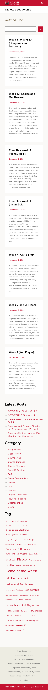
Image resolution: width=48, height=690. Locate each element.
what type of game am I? (15, 630)
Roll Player (28, 605)
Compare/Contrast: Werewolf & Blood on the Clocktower (24, 434)
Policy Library (23, 680)
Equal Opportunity (24, 651)
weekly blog (10, 626)
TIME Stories (35, 610)
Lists (10, 486)
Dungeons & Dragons (18, 549)
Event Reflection (16, 470)
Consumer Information (24, 655)
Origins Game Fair (17, 494)
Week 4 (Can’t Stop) (22, 254)
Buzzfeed (23, 535)
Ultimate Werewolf (15, 620)
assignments (21, 521)
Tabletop (24, 611)
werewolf (20, 625)
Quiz (15, 600)
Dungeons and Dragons (16, 554)
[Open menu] (41, 9)
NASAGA (12, 490)
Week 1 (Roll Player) (21, 352)
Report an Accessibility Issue (24, 668)
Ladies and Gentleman (19, 584)
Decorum (32, 544)
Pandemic (9, 600)
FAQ (10, 474)
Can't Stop (28, 539)
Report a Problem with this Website (23, 676)
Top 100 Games (13, 615)
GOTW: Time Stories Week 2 (23, 411)
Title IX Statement (32, 663)
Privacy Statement (15, 663)
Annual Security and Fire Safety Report (24, 672)
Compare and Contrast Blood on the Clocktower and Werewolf (24, 427)
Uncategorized (15, 502)
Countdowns (14, 457)
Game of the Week (21, 571)
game (18, 565)
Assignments (14, 449)
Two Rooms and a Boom (30, 616)
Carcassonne (10, 544)
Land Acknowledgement (24, 659)
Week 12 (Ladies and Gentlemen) (22, 95)
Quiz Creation (25, 599)
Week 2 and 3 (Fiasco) (23, 305)
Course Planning (16, 466)
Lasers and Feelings (14, 590)
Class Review (15, 453)
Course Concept (16, 462)
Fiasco (22, 559)
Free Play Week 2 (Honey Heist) (20, 152)
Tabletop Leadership (18, 9)
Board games (12, 534)
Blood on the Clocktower (18, 530)
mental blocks (24, 595)
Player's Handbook (17, 498)
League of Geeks (12, 595)
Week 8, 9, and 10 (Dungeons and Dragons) (20, 43)
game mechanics (29, 565)
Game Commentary (18, 478)
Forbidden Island (35, 560)
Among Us (10, 521)
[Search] (41, 3)
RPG (37, 606)
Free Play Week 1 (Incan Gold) (20, 202)
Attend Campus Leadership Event (16, 526)
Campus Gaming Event (13, 540)
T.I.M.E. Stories (12, 611)
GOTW (11, 578)
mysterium (35, 595)
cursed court (21, 544)
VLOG (11, 507)
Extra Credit (10, 560)
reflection (13, 605)
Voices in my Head (33, 621)
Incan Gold (23, 578)
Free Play (10, 565)
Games (11, 482)
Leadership (32, 590)
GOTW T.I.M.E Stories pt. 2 (21, 415)
